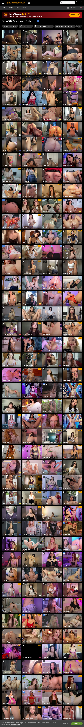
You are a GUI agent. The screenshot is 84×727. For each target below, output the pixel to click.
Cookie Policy (15, 725)
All (79, 26)
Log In (79, 3)
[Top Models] (29, 3)
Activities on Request (65, 26)
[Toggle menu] (3, 3)
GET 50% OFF (74, 15)
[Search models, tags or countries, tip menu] (81, 8)
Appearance (10, 26)
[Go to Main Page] (16, 3)
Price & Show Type (44, 26)
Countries (26, 26)
